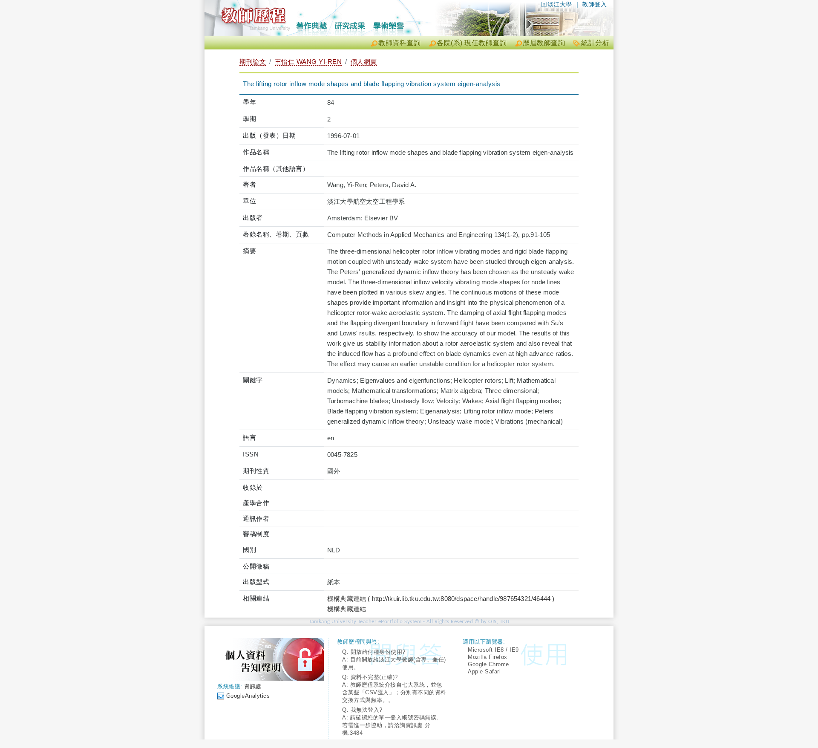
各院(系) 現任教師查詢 (472, 42)
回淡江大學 (556, 4)
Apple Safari (484, 671)
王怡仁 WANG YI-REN (308, 61)
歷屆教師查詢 (544, 42)
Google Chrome (488, 664)
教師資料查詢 (399, 42)
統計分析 (595, 42)
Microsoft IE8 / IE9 (493, 650)
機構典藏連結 (346, 608)
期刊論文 (252, 61)
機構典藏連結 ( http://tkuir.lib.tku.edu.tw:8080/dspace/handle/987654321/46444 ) (441, 598)
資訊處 (253, 686)
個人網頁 (364, 61)
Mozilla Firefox (487, 657)
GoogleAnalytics (248, 696)
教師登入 (594, 4)
